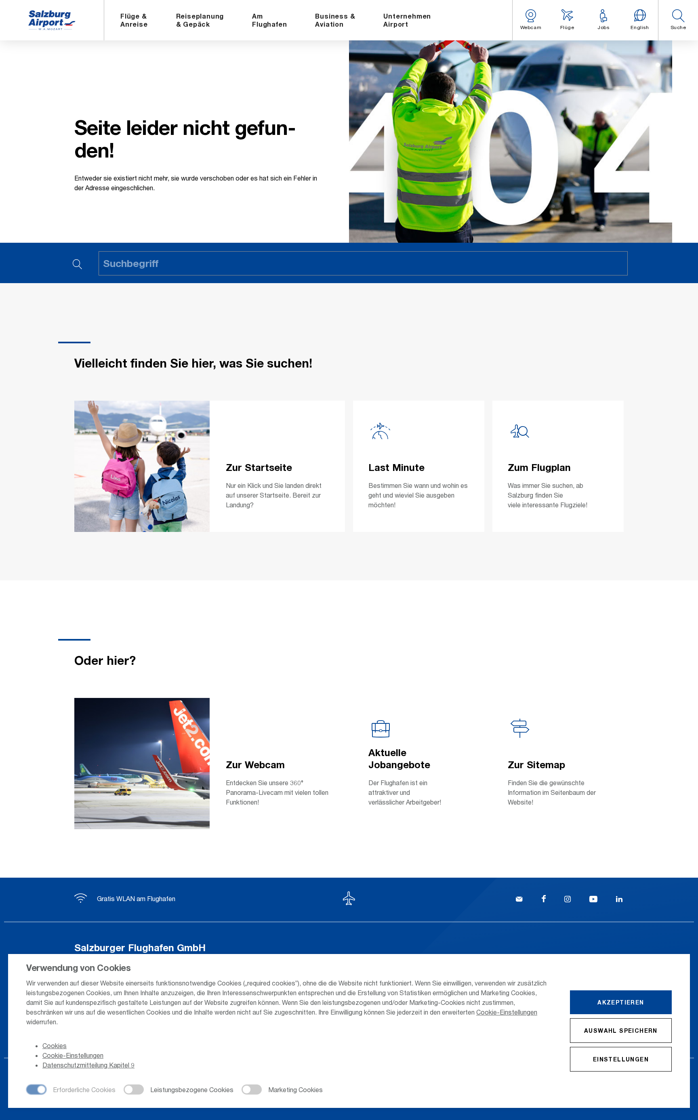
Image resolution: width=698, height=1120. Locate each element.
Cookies (54, 1045)
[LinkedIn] (619, 900)
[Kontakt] (519, 900)
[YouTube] (593, 900)
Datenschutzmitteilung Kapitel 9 (88, 1065)
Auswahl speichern (621, 1030)
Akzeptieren (620, 1002)
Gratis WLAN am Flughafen (135, 898)
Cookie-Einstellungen (506, 1012)
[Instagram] (567, 900)
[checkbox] (71, 1090)
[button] (678, 20)
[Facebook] (543, 900)
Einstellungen (621, 1059)
